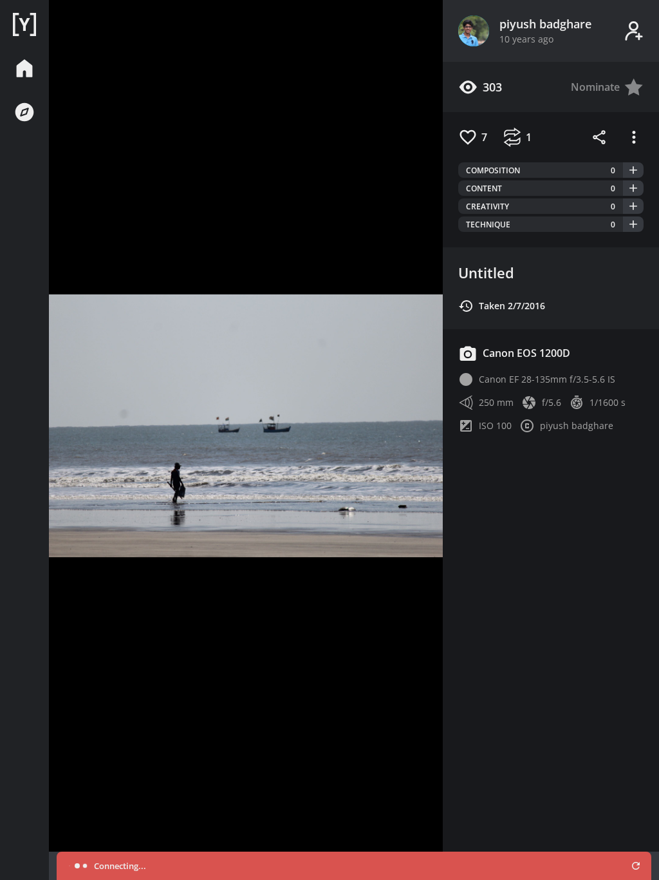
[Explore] (24, 112)
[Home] (24, 24)
